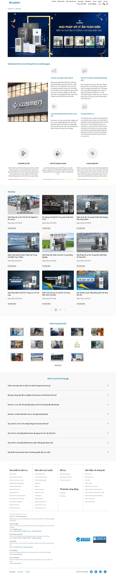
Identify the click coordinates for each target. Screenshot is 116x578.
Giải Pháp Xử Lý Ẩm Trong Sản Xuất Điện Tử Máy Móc (92, 256)
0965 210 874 (18, 531)
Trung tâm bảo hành (66, 477)
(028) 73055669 (36, 531)
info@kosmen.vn (17, 529)
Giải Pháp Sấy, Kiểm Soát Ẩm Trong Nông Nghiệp (57, 256)
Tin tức (105, 1)
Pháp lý (28, 572)
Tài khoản (62, 493)
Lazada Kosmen (39, 492)
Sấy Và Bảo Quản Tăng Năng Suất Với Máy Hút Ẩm (92, 294)
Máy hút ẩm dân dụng (16, 477)
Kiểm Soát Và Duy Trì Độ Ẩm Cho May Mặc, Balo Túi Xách (56, 294)
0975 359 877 (18, 563)
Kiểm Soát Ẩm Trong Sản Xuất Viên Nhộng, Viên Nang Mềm (92, 218)
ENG (14, 572)
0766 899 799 (18, 547)
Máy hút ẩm (61, 1)
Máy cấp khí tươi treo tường (17, 495)
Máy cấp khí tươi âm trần (17, 498)
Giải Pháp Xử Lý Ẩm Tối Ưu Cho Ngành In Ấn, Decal (23, 218)
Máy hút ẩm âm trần (15, 486)
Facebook (37, 483)
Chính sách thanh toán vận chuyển (94, 492)
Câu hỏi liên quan (90, 502)
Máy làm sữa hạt (14, 505)
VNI (10, 572)
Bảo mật (20, 572)
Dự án (94, 1)
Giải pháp (88, 1)
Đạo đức (87, 480)
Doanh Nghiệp (92, 4)
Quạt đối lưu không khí (16, 502)
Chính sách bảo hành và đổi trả (94, 495)
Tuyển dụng (88, 483)
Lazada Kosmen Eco (40, 505)
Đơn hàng (63, 496)
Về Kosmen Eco (89, 477)
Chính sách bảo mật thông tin (93, 489)
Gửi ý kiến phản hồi (65, 480)
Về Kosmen (88, 474)
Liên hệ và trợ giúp (65, 474)
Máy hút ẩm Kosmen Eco (17, 480)
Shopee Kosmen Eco (40, 502)
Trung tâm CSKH (81, 4)
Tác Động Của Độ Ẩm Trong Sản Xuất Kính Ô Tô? (57, 218)
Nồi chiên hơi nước (15, 508)
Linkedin (37, 486)
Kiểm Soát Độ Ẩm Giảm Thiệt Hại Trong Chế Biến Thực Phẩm (22, 256)
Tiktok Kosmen (39, 498)
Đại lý (99, 1)
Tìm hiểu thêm (12, 228)
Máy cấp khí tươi (71, 1)
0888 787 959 (27, 531)
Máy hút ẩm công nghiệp (17, 483)
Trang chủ (10, 9)
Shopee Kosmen (39, 489)
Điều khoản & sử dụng (91, 486)
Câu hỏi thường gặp (40, 480)
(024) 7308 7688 (28, 547)
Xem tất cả (58, 365)
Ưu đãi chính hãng (40, 474)
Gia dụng (80, 1)
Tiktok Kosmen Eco (40, 508)
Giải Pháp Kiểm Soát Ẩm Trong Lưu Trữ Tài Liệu (23, 294)
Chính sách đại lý (89, 498)
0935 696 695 (18, 554)
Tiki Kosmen (38, 495)
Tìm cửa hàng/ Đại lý (41, 477)
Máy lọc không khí (15, 489)
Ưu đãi (54, 1)
